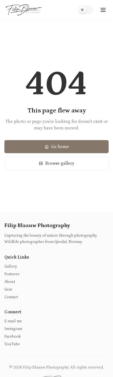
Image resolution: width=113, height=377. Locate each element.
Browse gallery (59, 163)
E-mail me (13, 321)
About (9, 282)
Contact (11, 297)
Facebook (12, 336)
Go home (60, 146)
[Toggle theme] (85, 9)
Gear (8, 289)
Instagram (13, 329)
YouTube (12, 344)
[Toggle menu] (103, 9)
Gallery (10, 266)
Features (11, 274)
